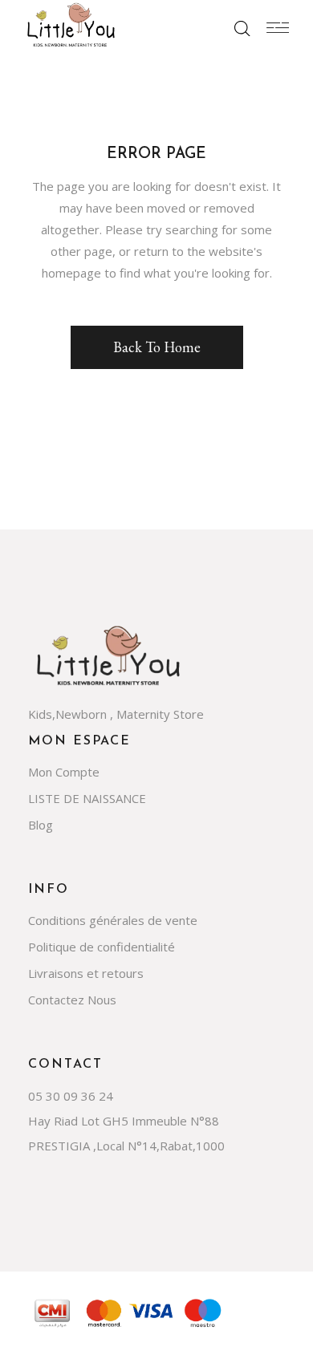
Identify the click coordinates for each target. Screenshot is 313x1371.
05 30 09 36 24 (70, 1096)
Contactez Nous (72, 1000)
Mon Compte (64, 772)
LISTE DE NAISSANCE (87, 798)
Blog (40, 825)
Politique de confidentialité (101, 947)
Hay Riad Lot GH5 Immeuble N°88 (123, 1121)
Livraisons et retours (86, 973)
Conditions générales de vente (112, 920)
